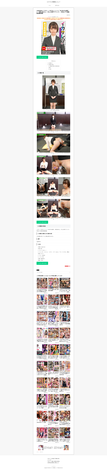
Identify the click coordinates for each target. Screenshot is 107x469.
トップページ (53, 466)
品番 (49, 67)
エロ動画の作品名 (51, 64)
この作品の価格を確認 (42, 57)
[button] (69, 272)
